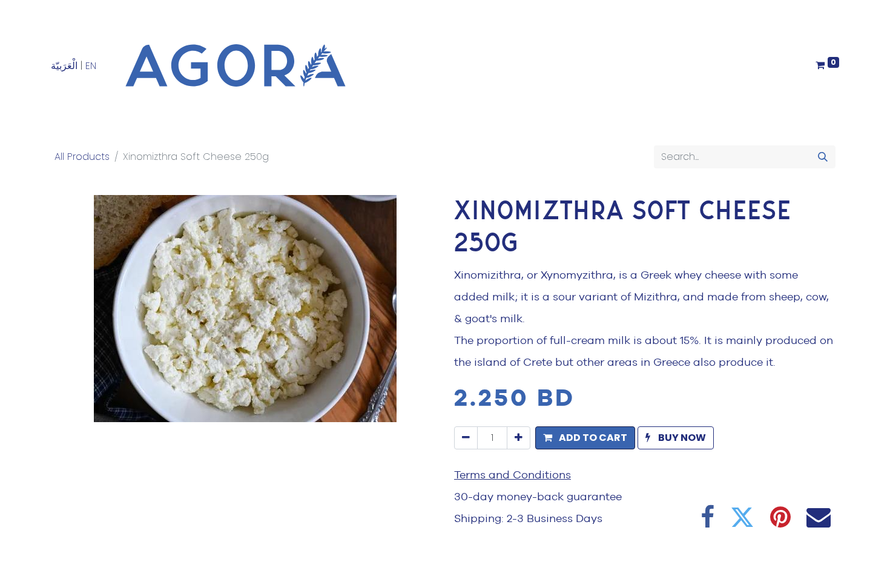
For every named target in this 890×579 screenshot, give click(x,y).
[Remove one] (466, 437)
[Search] (823, 156)
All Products (82, 157)
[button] (585, 437)
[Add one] (518, 437)
